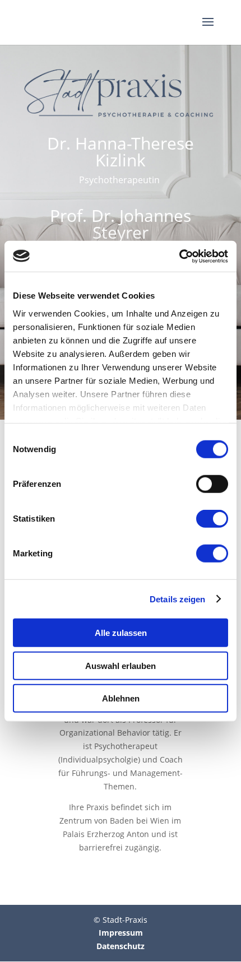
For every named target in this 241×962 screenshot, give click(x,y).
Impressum (121, 932)
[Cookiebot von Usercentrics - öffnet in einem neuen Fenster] (179, 256)
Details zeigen (177, 598)
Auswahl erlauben (120, 665)
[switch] (212, 484)
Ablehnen (121, 698)
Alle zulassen (121, 633)
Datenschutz (120, 946)
